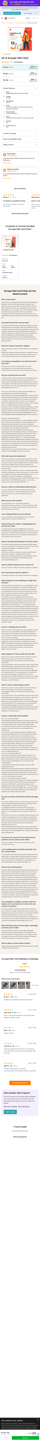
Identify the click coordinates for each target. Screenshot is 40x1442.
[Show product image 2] (19, 51)
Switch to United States (12, 13)
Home (3, 23)
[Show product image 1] (18, 51)
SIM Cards (10, 23)
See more (35, 985)
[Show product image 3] (20, 51)
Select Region (28, 13)
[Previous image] (8, 39)
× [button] (38, 1419)
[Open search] (37, 18)
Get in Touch (10, 1112)
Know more (7, 163)
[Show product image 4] (21, 51)
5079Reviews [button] (18, 62)
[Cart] (33, 18)
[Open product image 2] (20, 39)
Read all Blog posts (20, 1137)
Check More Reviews (20, 1083)
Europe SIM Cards (20, 23)
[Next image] (32, 39)
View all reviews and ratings (20, 213)
